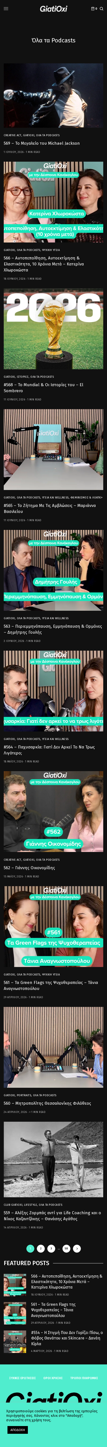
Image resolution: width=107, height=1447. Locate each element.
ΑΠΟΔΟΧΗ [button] (17, 1430)
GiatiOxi (28, 135)
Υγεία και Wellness (55, 497)
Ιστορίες (23, 376)
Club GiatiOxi (13, 1204)
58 (66, 1248)
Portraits (24, 1095)
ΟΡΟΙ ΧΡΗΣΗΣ (53, 1378)
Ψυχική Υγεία (51, 250)
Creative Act (12, 135)
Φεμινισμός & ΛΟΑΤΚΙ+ (86, 497)
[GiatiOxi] (53, 8)
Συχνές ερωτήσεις (22, 1378)
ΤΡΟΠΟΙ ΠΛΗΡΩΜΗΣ (84, 1378)
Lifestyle (30, 1204)
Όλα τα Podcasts (47, 135)
